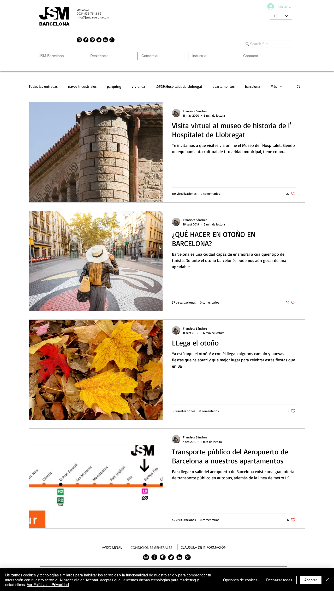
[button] (298, 87)
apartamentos (224, 86)
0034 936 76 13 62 (89, 13)
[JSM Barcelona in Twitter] (99, 39)
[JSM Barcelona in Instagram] (79, 39)
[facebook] (154, 557)
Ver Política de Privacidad (48, 584)
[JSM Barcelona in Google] (112, 39)
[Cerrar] (328, 580)
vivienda (138, 86)
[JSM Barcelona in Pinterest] (92, 39)
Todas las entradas (43, 86)
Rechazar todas (279, 579)
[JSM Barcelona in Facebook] (85, 39)
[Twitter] (171, 557)
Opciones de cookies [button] (240, 579)
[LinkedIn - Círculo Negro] (105, 39)
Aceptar (310, 579)
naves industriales (82, 86)
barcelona (252, 86)
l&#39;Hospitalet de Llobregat (179, 86)
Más (274, 86)
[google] (188, 557)
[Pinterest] (163, 557)
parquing (114, 86)
